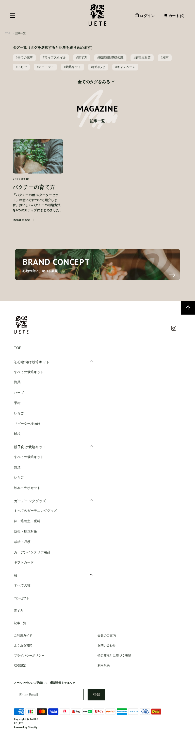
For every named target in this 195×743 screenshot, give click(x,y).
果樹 (17, 403)
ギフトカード (24, 562)
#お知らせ (98, 67)
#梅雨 (165, 57)
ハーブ (19, 392)
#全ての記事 (24, 57)
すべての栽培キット (29, 372)
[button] (172, 16)
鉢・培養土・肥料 (27, 521)
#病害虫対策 (142, 57)
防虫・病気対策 (25, 531)
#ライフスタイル (54, 57)
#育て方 (81, 57)
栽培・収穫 (22, 542)
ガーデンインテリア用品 (32, 552)
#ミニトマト (45, 67)
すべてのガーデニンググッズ (35, 511)
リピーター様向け (27, 424)
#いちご (21, 67)
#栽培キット (72, 67)
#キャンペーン (125, 67)
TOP (7, 33)
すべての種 (22, 585)
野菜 (17, 382)
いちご (19, 413)
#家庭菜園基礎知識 (110, 57)
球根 (17, 434)
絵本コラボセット (27, 488)
